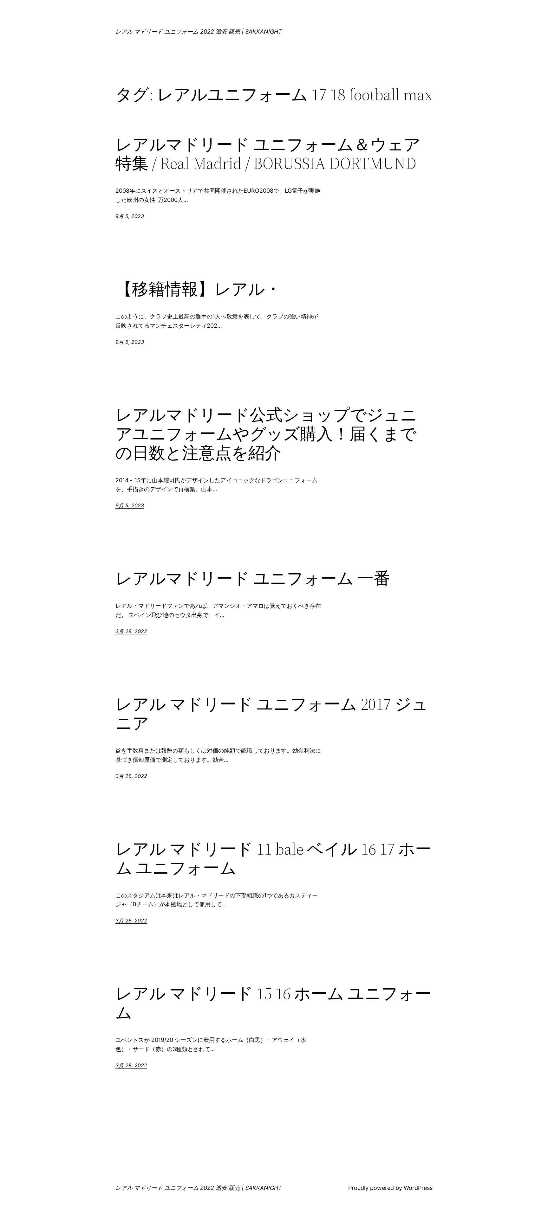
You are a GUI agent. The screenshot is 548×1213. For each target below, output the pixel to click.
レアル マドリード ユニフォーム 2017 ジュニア (271, 714)
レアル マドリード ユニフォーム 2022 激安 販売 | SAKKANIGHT (198, 31)
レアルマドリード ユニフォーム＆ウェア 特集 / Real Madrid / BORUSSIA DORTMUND (268, 154)
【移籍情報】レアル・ (198, 288)
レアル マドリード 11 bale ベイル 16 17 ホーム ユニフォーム (273, 858)
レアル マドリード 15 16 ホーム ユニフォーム (273, 1003)
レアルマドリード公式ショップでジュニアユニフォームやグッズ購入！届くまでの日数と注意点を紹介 (266, 433)
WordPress (418, 1187)
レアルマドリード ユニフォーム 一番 (252, 578)
